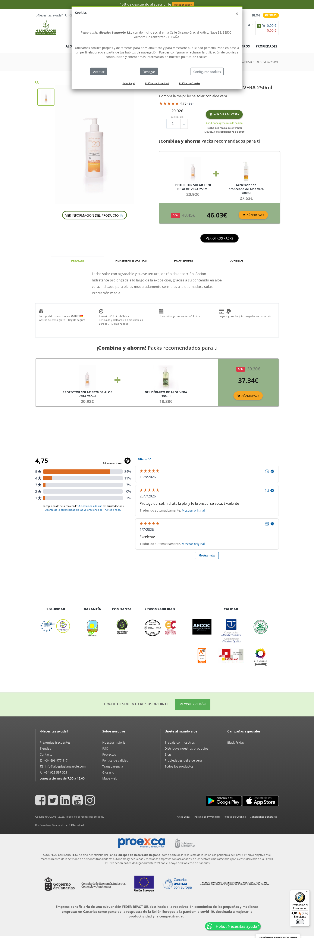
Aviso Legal (129, 83)
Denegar (149, 72)
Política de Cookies (189, 83)
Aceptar (98, 72)
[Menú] (307, 892)
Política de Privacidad (157, 83)
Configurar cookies (207, 72)
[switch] (300, 921)
